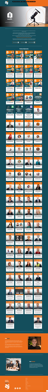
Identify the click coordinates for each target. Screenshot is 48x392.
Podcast (31, 1)
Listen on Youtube (31, 42)
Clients (18, 1)
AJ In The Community (26, 1)
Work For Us (23, 1)
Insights (29, 1)
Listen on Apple (23, 42)
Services (16, 1)
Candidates (20, 1)
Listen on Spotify (15, 42)
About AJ (14, 1)
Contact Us (34, 1)
